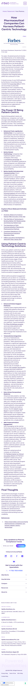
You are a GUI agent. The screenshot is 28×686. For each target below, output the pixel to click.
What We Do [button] (5, 575)
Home (4, 11)
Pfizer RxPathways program (14, 324)
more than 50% (15, 84)
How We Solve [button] (5, 579)
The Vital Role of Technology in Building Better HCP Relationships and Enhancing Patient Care (14, 221)
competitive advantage (12, 159)
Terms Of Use (12, 673)
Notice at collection (5, 684)
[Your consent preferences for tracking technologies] (25, 683)
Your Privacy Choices (9, 682)
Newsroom (11, 11)
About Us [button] (4, 592)
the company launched (16, 367)
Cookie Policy (4, 676)
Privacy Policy (4, 673)
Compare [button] (4, 583)
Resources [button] (4, 588)
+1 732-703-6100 (16, 571)
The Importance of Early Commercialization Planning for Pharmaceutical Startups (14, 227)
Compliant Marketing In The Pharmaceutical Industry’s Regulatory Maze (12, 233)
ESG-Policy (20, 673)
